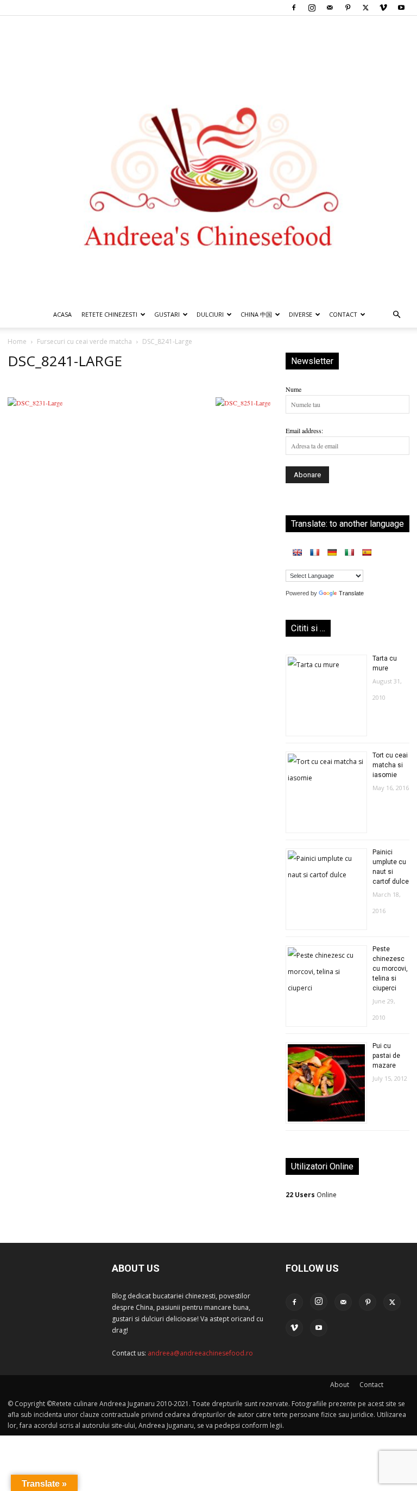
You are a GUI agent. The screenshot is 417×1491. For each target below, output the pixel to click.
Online (311, 1194)
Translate (351, 593)
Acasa (62, 314)
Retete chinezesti (109, 314)
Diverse (300, 314)
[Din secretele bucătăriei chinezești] (208, 158)
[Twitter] (365, 7)
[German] (332, 552)
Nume (293, 389)
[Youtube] (401, 7)
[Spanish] (366, 552)
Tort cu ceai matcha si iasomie (390, 765)
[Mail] (329, 7)
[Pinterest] (347, 7)
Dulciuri (210, 314)
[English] (297, 552)
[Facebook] (294, 7)
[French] (314, 552)
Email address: (304, 430)
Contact (371, 1384)
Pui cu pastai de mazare (386, 1055)
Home (17, 341)
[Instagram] (312, 7)
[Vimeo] (383, 7)
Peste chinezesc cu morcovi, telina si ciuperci (390, 968)
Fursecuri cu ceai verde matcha (84, 341)
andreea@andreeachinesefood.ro (200, 1353)
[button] (396, 315)
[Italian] (349, 552)
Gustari (167, 314)
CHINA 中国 (256, 314)
